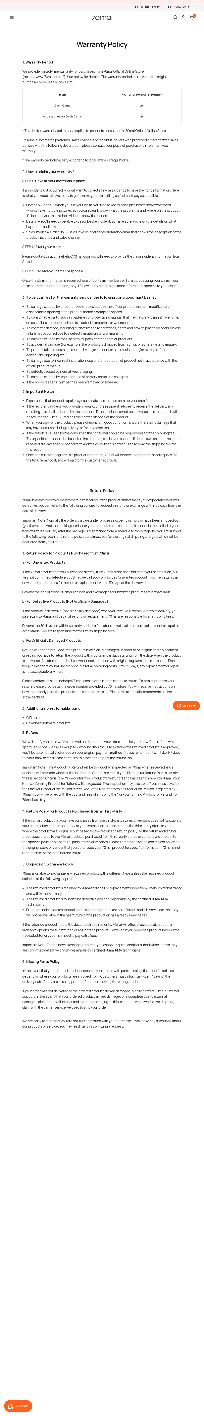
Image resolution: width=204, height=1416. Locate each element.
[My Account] (183, 17)
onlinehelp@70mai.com (72, 256)
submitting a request (107, 1026)
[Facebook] (136, 7)
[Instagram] (141, 7)
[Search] (175, 17)
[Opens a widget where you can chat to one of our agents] (186, 706)
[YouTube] (146, 7)
